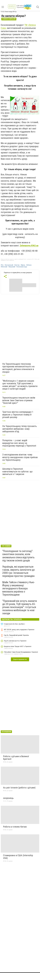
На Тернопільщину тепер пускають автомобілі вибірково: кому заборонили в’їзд (19, 429)
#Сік (2, 265)
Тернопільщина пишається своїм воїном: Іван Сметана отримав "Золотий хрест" (18, 400)
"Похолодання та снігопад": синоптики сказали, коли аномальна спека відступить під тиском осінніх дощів (18, 555)
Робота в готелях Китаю (15, 826)
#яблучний (4, 267)
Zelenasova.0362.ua (29, 245)
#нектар (17, 265)
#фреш (23, 265)
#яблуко (29, 265)
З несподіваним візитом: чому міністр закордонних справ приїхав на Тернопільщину (20, 457)
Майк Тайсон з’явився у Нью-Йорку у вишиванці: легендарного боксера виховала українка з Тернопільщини (18, 588)
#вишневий (11, 267)
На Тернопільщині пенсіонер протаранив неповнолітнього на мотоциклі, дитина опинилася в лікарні (18, 368)
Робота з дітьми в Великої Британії (16, 757)
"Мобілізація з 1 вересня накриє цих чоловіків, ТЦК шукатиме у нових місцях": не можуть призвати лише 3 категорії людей (19, 384)
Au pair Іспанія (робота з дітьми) (19, 787)
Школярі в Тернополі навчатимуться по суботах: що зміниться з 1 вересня (17, 471)
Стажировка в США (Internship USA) (18, 856)
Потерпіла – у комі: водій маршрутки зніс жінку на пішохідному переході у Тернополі (19, 443)
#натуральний (9, 265)
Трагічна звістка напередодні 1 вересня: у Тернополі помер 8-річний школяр (17, 415)
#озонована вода (21, 267)
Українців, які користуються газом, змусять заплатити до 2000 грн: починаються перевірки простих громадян (18, 571)
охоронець (8, 798)
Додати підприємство (20, 659)
